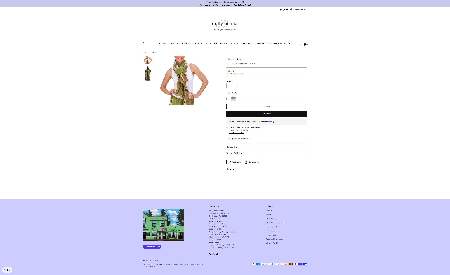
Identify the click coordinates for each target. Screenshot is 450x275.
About (268, 214)
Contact (269, 210)
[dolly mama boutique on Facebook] (281, 10)
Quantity (229, 81)
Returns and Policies (273, 227)
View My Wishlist (272, 243)
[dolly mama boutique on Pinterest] (287, 10)
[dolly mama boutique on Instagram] (284, 10)
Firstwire (152, 266)
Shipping (229, 138)
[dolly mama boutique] (225, 25)
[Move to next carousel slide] (305, 191)
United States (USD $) (299, 10)
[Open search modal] (144, 43)
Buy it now (267, 114)
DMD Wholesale (272, 219)
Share (231, 169)
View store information (236, 133)
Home (145, 52)
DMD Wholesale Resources (276, 222)
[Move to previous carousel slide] (300, 191)
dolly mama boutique (161, 264)
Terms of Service (272, 231)
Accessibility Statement (275, 239)
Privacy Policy (271, 235)
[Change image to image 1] (147, 60)
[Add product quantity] (229, 85)
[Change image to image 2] (147, 73)
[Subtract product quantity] (236, 85)
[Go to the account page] (300, 43)
